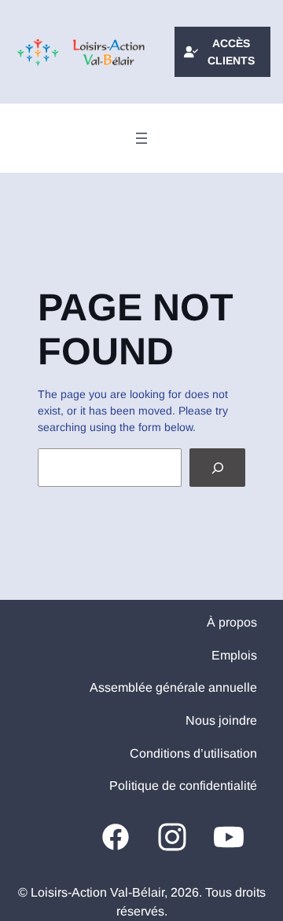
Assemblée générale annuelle (173, 687)
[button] (222, 52)
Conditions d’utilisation (193, 753)
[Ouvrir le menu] (141, 138)
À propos (232, 622)
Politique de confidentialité (183, 785)
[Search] (217, 467)
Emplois (234, 655)
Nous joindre (221, 720)
